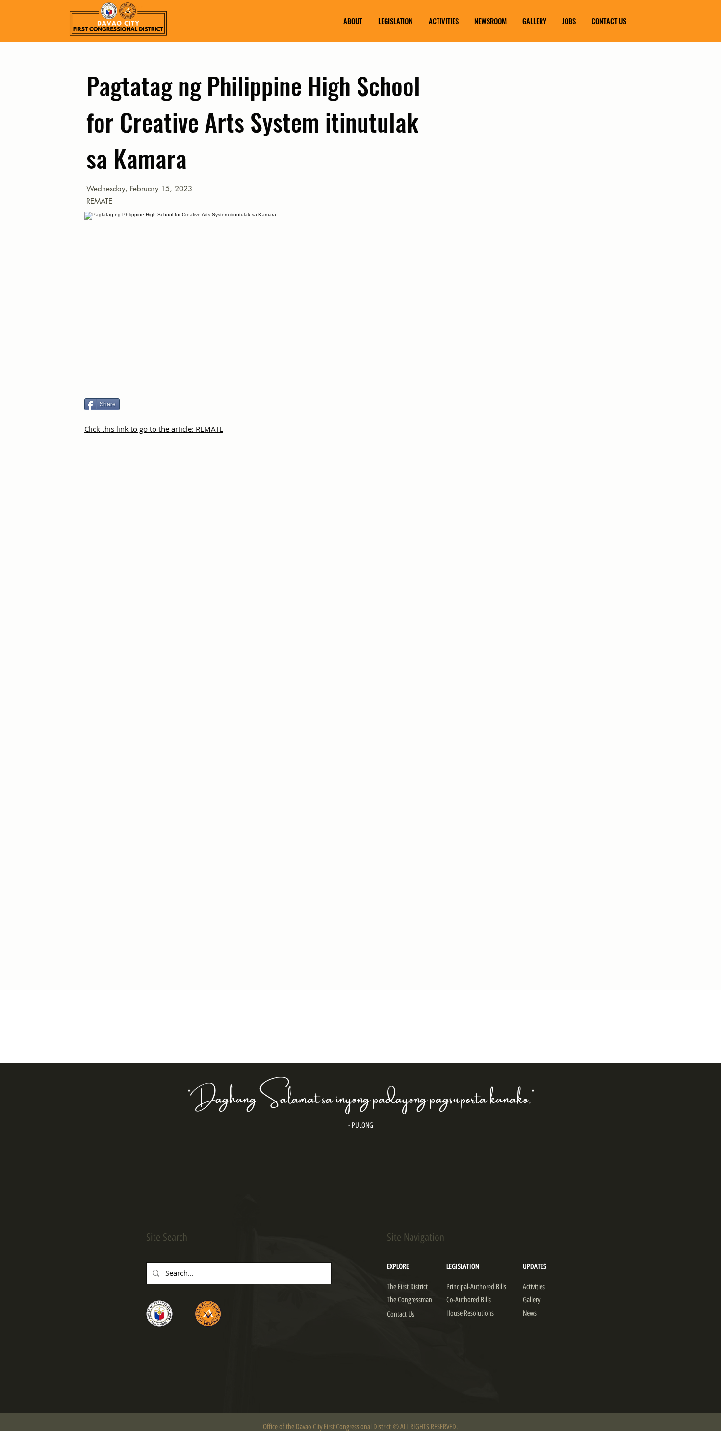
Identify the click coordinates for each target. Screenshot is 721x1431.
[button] (352, 21)
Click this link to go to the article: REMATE (153, 429)
